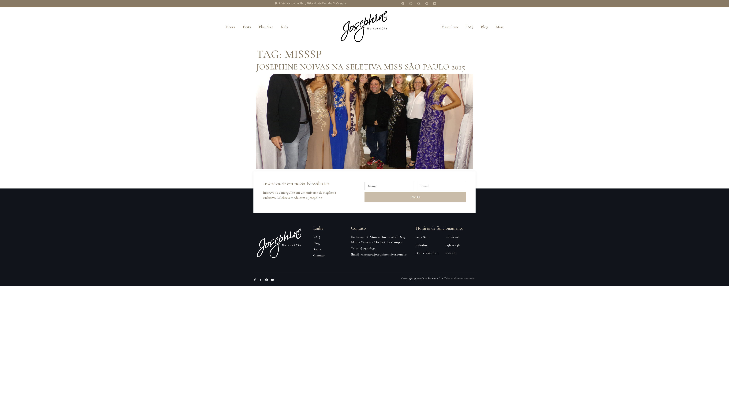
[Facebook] (403, 3)
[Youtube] (418, 3)
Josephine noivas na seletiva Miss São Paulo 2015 (360, 67)
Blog (484, 26)
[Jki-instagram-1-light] (260, 279)
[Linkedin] (434, 3)
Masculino (449, 26)
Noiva (230, 26)
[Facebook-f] (254, 279)
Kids (284, 26)
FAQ (469, 26)
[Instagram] (410, 3)
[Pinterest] (426, 3)
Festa (247, 26)
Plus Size (266, 26)
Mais (499, 26)
